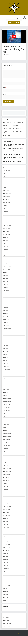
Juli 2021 (6, 342)
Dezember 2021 (7, 328)
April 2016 (6, 527)
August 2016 (7, 515)
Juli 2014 (6, 588)
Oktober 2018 (7, 439)
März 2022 (6, 319)
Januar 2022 (6, 325)
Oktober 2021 (7, 334)
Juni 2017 (6, 486)
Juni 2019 (6, 416)
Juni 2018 (6, 451)
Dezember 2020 (7, 363)
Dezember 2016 (7, 503)
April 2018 (6, 457)
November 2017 (7, 471)
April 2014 (6, 597)
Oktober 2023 (7, 263)
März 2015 (6, 565)
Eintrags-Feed (7, 620)
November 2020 (7, 366)
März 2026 (6, 184)
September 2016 (7, 512)
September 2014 (7, 582)
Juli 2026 (6, 173)
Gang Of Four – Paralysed (15, 161)
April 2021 (6, 351)
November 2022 (7, 296)
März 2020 (6, 389)
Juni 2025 (6, 208)
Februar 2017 (7, 498)
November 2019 (7, 401)
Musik (5, 609)
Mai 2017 (6, 489)
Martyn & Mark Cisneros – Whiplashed (12, 128)
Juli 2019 (6, 413)
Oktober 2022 (7, 299)
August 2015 (7, 550)
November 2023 (7, 261)
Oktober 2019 (7, 404)
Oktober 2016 (7, 509)
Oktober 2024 (7, 228)
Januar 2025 (6, 222)
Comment (5, 68)
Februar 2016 (7, 533)
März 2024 (6, 249)
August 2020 (7, 375)
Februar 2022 (7, 322)
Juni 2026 (6, 176)
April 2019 (6, 422)
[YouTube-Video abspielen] (14, 36)
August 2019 (7, 410)
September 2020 (7, 372)
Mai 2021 (6, 348)
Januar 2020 (6, 395)
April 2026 (6, 182)
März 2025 (6, 217)
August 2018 (7, 445)
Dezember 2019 (7, 398)
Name (4, 80)
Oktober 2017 (7, 474)
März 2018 (6, 460)
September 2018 (7, 442)
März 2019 (6, 424)
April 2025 (6, 214)
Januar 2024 (6, 255)
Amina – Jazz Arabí (8, 135)
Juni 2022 (6, 310)
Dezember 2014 (7, 574)
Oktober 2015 (7, 544)
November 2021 (7, 331)
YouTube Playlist (16, 633)
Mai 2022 (6, 313)
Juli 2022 (6, 307)
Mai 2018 (6, 454)
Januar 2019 (6, 430)
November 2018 (7, 436)
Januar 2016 (6, 536)
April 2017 (6, 492)
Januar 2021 (6, 360)
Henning (6, 144)
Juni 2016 (6, 521)
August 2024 (7, 234)
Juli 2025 (6, 205)
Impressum (4, 633)
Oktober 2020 (7, 369)
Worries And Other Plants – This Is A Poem (13, 122)
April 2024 (6, 246)
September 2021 (7, 337)
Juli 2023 (6, 272)
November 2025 (7, 193)
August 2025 (7, 202)
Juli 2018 (6, 448)
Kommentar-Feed (8, 623)
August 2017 (7, 480)
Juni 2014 (6, 591)
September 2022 (7, 302)
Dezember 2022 (7, 293)
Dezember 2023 (7, 258)
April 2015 (6, 562)
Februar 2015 (7, 568)
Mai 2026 (6, 179)
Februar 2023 (7, 287)
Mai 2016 (6, 524)
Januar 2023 (6, 290)
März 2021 (6, 354)
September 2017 (7, 477)
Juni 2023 (6, 275)
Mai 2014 (6, 594)
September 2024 (7, 231)
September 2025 (7, 199)
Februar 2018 (7, 462)
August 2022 (7, 304)
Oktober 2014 (7, 580)
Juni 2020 (6, 381)
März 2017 (6, 495)
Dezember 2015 (7, 539)
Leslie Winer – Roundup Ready (11, 125)
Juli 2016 (6, 518)
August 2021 (7, 340)
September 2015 (7, 547)
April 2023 (6, 281)
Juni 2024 (6, 240)
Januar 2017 (6, 501)
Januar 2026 (6, 190)
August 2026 (7, 170)
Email (4, 87)
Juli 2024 (6, 237)
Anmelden (6, 617)
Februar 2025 (7, 220)
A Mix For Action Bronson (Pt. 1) (16, 154)
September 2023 (7, 266)
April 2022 (6, 316)
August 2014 (7, 585)
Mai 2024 (6, 243)
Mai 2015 (6, 559)
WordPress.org (7, 626)
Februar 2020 (7, 392)
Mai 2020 (6, 383)
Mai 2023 (6, 278)
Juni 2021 (6, 345)
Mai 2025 (6, 211)
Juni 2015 (6, 556)
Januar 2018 (6, 465)
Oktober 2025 (7, 196)
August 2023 (7, 269)
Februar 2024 (7, 252)
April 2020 (6, 386)
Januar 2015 (6, 571)
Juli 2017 (6, 483)
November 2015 (7, 541)
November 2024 (7, 225)
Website (4, 94)
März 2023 (6, 284)
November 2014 (7, 577)
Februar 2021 (7, 357)
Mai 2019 (6, 419)
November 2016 (7, 506)
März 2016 (6, 530)
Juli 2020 (6, 378)
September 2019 (7, 407)
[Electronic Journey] (14, 13)
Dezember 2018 (7, 433)
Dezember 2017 (7, 468)
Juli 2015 (6, 553)
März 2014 (6, 600)
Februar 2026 (7, 187)
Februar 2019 (7, 427)
